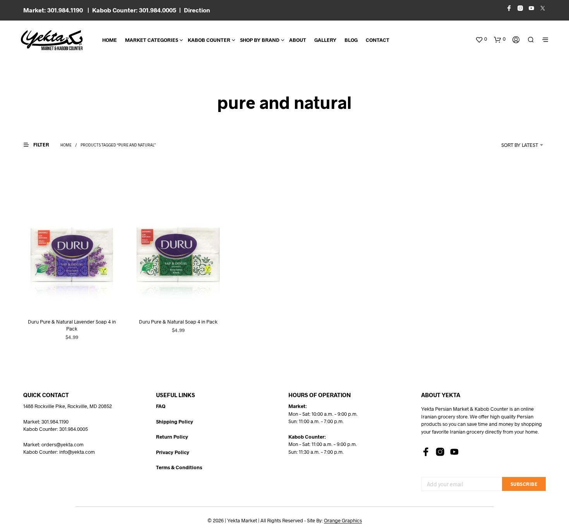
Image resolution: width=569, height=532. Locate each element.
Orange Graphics (343, 520)
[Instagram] (440, 451)
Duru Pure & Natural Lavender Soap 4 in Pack (72, 324)
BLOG (351, 40)
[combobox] (509, 144)
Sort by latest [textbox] (519, 145)
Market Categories (151, 40)
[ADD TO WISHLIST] (71, 296)
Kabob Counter (209, 40)
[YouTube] (454, 451)
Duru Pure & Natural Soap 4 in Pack (178, 321)
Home (109, 40)
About (297, 40)
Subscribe (524, 484)
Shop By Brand (259, 40)
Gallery (325, 40)
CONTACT (377, 40)
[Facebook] (425, 451)
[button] (481, 39)
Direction (197, 10)
